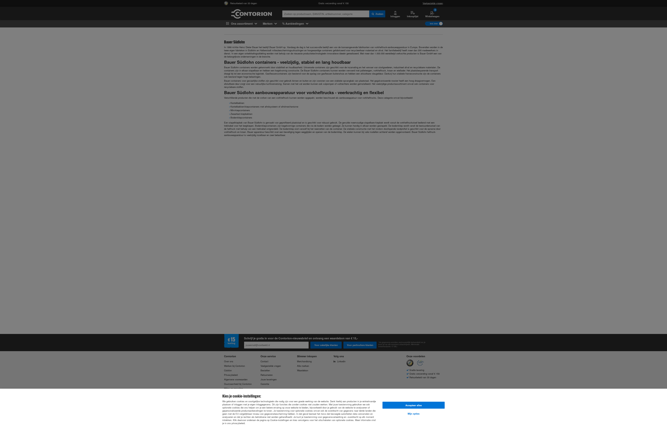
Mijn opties (413, 413)
